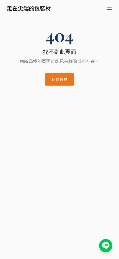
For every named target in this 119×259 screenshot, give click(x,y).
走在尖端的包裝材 (29, 8)
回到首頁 (59, 79)
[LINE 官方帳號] (105, 245)
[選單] (109, 8)
